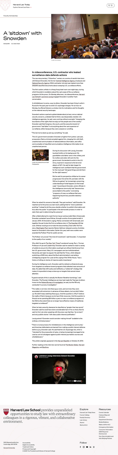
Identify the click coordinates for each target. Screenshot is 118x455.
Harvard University (9, 448)
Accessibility (26, 443)
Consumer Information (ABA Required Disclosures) (106, 432)
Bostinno (45, 347)
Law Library (83, 420)
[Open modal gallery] (40, 155)
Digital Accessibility (29, 445)
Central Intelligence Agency (65, 81)
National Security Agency (40, 83)
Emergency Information (106, 427)
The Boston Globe (72, 345)
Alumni (82, 422)
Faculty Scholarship (10, 16)
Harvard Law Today (21, 5)
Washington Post (42, 228)
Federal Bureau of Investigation (52, 282)
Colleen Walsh (16, 43)
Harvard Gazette (63, 341)
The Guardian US (74, 223)
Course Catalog (84, 415)
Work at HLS (83, 425)
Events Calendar (104, 412)
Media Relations (104, 422)
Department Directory (105, 419)
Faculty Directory (85, 417)
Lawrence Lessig (47, 97)
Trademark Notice (28, 447)
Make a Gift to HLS (104, 424)
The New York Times (53, 243)
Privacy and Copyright (29, 449)
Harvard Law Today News (87, 412)
